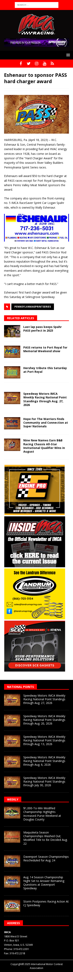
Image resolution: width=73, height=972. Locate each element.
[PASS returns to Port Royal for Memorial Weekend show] (12, 352)
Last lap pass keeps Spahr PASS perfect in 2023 (42, 328)
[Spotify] (52, 63)
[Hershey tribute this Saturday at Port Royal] (12, 372)
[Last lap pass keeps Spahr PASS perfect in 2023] (12, 331)
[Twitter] (28, 63)
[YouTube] (44, 63)
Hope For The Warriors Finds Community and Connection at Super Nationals (45, 422)
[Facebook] (20, 63)
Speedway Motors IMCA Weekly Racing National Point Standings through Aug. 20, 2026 (44, 719)
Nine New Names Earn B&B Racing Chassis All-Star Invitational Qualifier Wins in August (44, 445)
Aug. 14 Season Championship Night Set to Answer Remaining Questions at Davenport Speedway (43, 882)
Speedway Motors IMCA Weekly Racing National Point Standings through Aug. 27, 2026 (45, 399)
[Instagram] (36, 63)
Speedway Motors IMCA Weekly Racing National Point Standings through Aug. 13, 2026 (44, 740)
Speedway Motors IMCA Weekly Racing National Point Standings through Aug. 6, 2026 (44, 760)
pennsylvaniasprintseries (32, 306)
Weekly (12, 799)
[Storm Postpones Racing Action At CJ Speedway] (12, 906)
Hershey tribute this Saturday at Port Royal (45, 370)
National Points (20, 687)
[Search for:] (36, 5)
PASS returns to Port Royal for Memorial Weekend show (45, 349)
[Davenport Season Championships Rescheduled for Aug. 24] (12, 861)
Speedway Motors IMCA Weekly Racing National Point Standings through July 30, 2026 (44, 781)
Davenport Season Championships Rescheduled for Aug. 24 (46, 858)
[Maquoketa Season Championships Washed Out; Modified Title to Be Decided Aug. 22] (12, 837)
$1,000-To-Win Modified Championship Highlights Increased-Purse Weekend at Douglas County (42, 813)
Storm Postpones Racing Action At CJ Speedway (46, 903)
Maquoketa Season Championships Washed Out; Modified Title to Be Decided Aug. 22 (45, 838)
